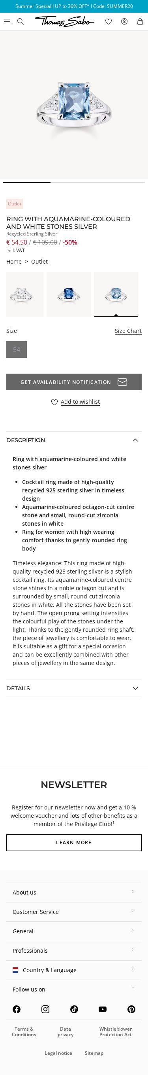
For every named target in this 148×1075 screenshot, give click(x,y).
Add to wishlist (80, 402)
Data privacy (65, 1032)
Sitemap (94, 1053)
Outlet (39, 261)
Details (18, 688)
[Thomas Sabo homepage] (20, 21)
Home (14, 261)
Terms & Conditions (24, 1032)
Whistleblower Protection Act (115, 1032)
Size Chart (128, 330)
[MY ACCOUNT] (124, 21)
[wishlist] (108, 21)
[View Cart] (140, 21)
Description (25, 440)
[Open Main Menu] (6, 21)
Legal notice (58, 1053)
